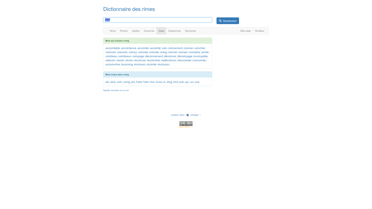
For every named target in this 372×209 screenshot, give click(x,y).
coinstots (194, 52)
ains (113, 82)
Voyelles (136, 30)
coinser (183, 52)
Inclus (161, 30)
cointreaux (124, 56)
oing (169, 82)
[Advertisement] (238, 56)
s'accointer (199, 60)
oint (175, 82)
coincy (133, 52)
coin (164, 48)
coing (163, 52)
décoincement (154, 56)
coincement (175, 48)
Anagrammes (174, 30)
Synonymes (190, 30)
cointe (205, 52)
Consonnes (149, 30)
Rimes (113, 30)
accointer (143, 48)
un (192, 82)
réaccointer (184, 60)
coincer (188, 48)
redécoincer (168, 60)
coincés (154, 52)
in (164, 82)
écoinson (140, 64)
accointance (128, 48)
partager (193, 114)
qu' (187, 82)
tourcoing (127, 64)
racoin (120, 60)
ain (107, 82)
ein (133, 82)
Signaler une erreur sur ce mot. (116, 90)
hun (152, 82)
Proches (124, 30)
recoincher (153, 60)
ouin (181, 82)
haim (139, 82)
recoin (129, 60)
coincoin (110, 52)
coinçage (138, 56)
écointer (152, 64)
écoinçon (163, 64)
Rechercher (229, 21)
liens (182, 114)
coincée (143, 52)
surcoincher (112, 64)
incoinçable (200, 56)
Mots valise (245, 30)
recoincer (140, 60)
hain (146, 82)
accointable (112, 48)
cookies (174, 114)
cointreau (111, 56)
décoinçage (185, 56)
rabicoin (110, 60)
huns (159, 82)
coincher (199, 48)
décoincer (170, 56)
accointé (155, 48)
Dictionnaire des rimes (129, 8)
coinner (172, 52)
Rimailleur (259, 30)
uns (197, 82)
